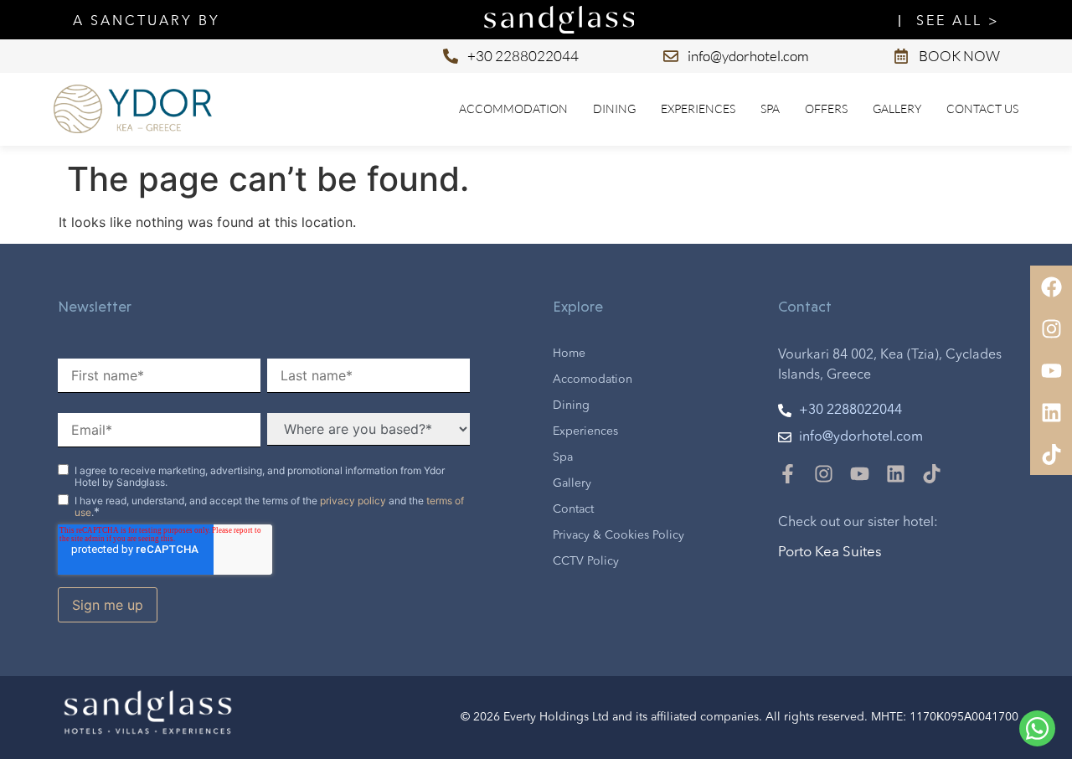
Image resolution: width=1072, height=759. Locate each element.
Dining (614, 108)
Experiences (698, 108)
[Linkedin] (895, 473)
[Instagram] (823, 473)
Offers (826, 108)
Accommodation (513, 108)
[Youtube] (859, 473)
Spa (770, 108)
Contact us (982, 108)
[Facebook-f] (787, 473)
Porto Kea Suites (830, 552)
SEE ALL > (958, 21)
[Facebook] (1051, 286)
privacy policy (353, 500)
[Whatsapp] (1037, 728)
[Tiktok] (931, 473)
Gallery (897, 108)
